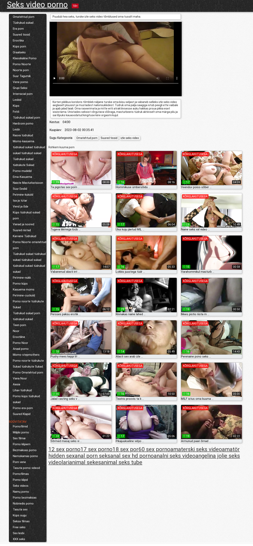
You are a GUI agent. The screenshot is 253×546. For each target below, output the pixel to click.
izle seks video (130, 138)
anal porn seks (92, 456)
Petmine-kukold (23, 194)
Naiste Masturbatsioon (28, 183)
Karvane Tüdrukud (24, 236)
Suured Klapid (21, 414)
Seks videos (20, 486)
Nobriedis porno (23, 503)
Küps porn (19, 46)
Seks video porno (37, 4)
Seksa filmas (21, 521)
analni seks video (174, 456)
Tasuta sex (20, 509)
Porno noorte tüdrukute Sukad (28, 304)
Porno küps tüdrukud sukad (26, 399)
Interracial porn (23, 94)
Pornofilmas (21, 474)
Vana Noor (20, 378)
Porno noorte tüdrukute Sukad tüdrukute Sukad (28, 363)
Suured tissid (21, 34)
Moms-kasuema (23, 141)
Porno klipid (20, 480)
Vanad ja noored (23, 224)
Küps (16, 106)
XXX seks (19, 539)
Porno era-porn (23, 408)
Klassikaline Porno (25, 58)
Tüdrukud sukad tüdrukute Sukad (23, 162)
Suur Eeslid (20, 188)
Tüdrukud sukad (23, 23)
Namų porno (21, 491)
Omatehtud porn (23, 17)
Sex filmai (19, 438)
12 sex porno (64, 449)
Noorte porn (21, 70)
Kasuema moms (23, 289)
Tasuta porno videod (26, 468)
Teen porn (19, 325)
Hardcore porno (23, 123)
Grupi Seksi (20, 88)
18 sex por (125, 449)
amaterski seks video (196, 449)
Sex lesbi (18, 533)
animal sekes (85, 462)
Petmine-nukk (22, 277)
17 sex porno (96, 449)
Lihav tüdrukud (22, 390)
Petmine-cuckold (24, 295)
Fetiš (16, 111)
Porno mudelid (22, 171)
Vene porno (20, 82)
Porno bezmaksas (25, 497)
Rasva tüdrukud (23, 135)
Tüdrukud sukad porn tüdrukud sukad (26, 316)
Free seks (19, 527)
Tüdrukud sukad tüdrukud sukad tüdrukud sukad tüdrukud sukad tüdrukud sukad (29, 262)
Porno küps (20, 283)
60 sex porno (154, 449)
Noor (16, 331)
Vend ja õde (20, 206)
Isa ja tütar (20, 200)
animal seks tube (121, 462)
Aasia (16, 384)
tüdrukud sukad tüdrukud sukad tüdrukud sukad (29, 150)
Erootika (18, 40)
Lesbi (16, 129)
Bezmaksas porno (25, 450)
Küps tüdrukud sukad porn (26, 215)
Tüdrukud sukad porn (26, 117)
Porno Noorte (22, 64)
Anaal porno (21, 349)
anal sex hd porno (132, 456)
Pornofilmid (20, 426)
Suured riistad (22, 230)
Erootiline (19, 337)
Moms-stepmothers (26, 354)
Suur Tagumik (22, 76)
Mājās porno (21, 432)
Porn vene (19, 462)
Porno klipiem (21, 444)
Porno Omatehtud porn (28, 372)
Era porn (18, 28)
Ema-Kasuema (22, 177)
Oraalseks (19, 52)
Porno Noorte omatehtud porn (29, 245)
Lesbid (17, 100)
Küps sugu (19, 515)
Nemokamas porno (25, 456)
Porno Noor (20, 343)
